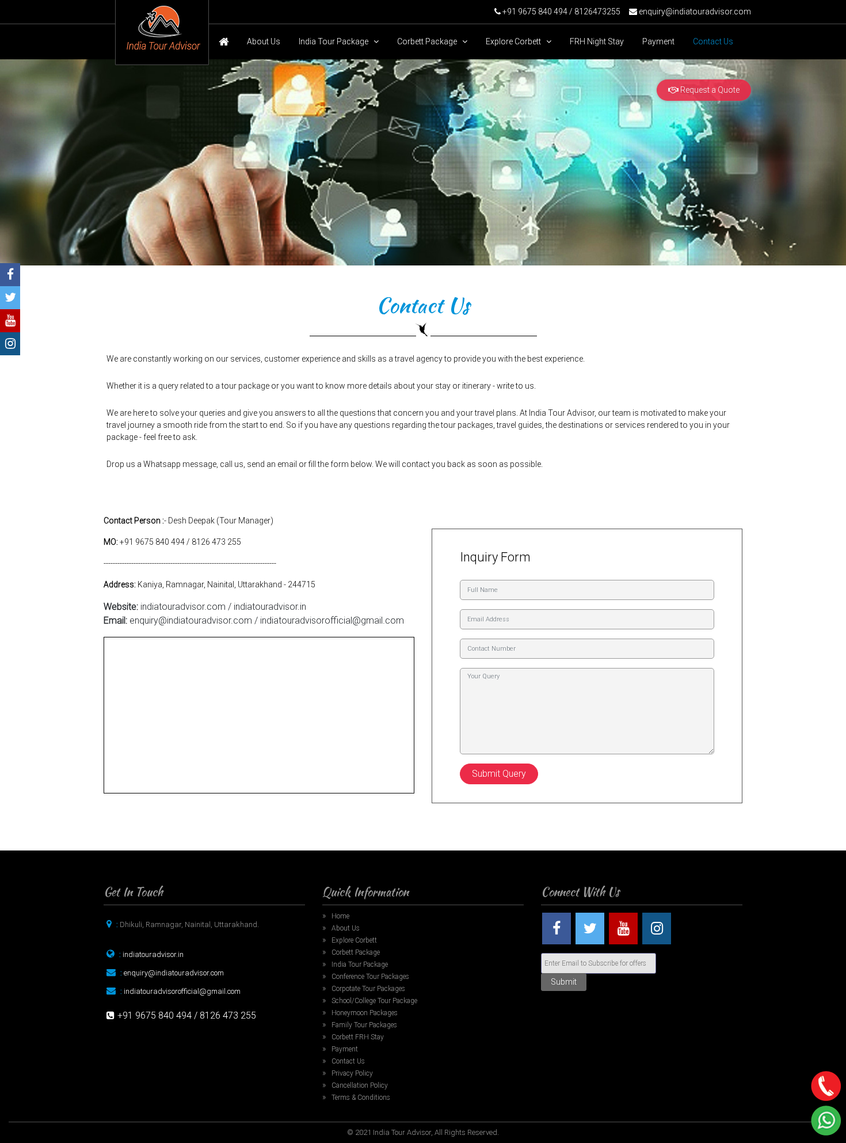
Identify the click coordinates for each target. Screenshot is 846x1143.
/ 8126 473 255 (225, 1015)
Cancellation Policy (359, 1085)
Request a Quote (709, 89)
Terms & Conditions (360, 1097)
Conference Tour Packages (370, 977)
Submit (564, 981)
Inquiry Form (495, 557)
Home (340, 916)
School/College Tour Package (374, 1001)
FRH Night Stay (597, 41)
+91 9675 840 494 (534, 11)
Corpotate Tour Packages (368, 989)
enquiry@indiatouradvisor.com (695, 11)
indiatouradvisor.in (153, 954)
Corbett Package (429, 41)
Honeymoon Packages (364, 1013)
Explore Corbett (516, 41)
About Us (263, 41)
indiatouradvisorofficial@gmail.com (182, 991)
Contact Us (713, 41)
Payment (658, 41)
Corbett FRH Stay (357, 1037)
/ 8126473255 (593, 11)
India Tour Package (336, 41)
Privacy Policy (352, 1073)
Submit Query (499, 773)
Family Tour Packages (364, 1025)
